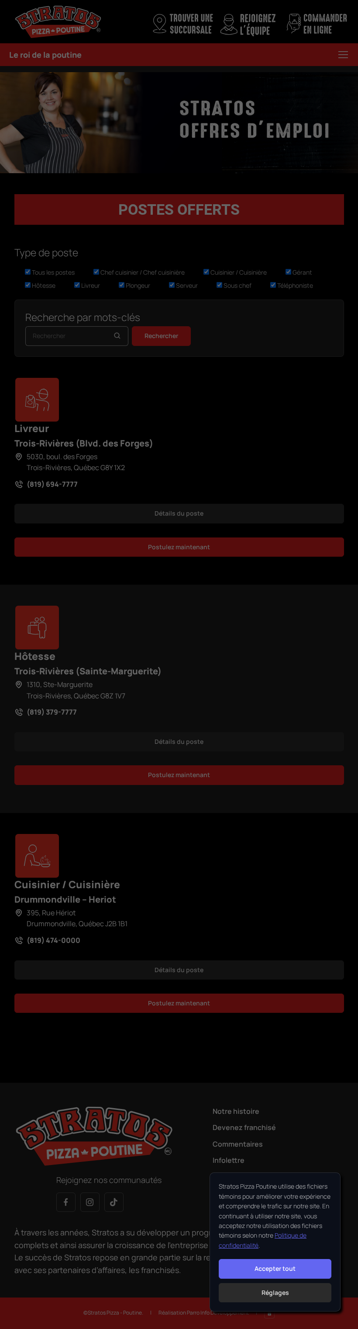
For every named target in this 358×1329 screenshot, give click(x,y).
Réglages (275, 1292)
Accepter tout (275, 1268)
